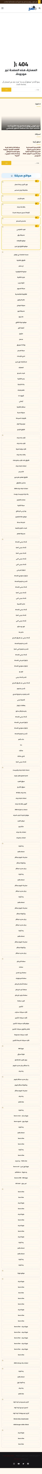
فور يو (21, 671)
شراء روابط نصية (21, 449)
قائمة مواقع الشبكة (8, 1455)
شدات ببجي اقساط (21, 542)
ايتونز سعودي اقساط (21, 575)
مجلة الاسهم (21, 288)
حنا (21, 745)
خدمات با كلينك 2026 (21, 809)
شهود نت (21, 395)
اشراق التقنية (21, 260)
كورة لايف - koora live (21, 1326)
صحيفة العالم (21, 533)
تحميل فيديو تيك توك (21, 1407)
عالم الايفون (21, 300)
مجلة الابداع (21, 350)
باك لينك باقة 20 (21, 792)
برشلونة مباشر (21, 863)
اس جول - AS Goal (21, 1183)
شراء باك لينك (21, 438)
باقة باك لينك (21, 207)
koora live (21, 1138)
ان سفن (21, 266)
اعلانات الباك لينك (21, 466)
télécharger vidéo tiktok (21, 1424)
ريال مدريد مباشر (21, 868)
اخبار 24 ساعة (21, 522)
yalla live (21, 1102)
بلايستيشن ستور (21, 711)
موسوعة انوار (21, 424)
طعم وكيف (21, 390)
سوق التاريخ (21, 787)
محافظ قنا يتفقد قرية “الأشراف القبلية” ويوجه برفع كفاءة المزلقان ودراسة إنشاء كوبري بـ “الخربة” (11, 151)
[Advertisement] (21, 35)
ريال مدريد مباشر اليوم (21, 1079)
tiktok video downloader (21, 1419)
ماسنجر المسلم (21, 221)
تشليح (21, 1006)
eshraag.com (17, 1459)
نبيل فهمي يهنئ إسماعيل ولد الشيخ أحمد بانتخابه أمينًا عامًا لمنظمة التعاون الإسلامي (23, 126)
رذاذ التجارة (21, 384)
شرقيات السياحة (21, 418)
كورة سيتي (21, 1054)
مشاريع (21, 826)
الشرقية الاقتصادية (21, 294)
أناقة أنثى (21, 328)
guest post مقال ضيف (21, 776)
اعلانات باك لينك (21, 832)
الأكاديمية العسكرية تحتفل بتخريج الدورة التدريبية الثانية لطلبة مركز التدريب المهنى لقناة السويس (32, 151)
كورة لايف (21, 1203)
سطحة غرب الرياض (21, 989)
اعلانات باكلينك (21, 838)
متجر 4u (21, 632)
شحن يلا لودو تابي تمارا (21, 649)
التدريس (21, 471)
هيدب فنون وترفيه (21, 528)
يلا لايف (21, 1071)
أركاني (21, 401)
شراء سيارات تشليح (21, 1018)
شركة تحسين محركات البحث (21, 212)
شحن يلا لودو (21, 688)
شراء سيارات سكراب (21, 1012)
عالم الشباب (21, 198)
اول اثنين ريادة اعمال (21, 184)
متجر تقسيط (21, 604)
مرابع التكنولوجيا (21, 271)
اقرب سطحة (21, 1001)
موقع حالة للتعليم (21, 517)
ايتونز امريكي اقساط (21, 660)
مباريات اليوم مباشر (21, 857)
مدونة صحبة (21, 412)
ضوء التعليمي (21, 229)
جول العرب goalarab (21, 1060)
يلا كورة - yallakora (21, 1172)
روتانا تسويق (21, 345)
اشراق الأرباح (21, 429)
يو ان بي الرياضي (21, 511)
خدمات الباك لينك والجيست (21, 770)
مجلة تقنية (21, 505)
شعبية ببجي (21, 700)
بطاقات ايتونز (21, 705)
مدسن (21, 339)
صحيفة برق (21, 235)
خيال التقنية (21, 277)
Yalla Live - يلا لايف (21, 1161)
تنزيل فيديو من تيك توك (21, 1402)
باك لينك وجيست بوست (21, 494)
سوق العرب (21, 781)
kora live (21, 1197)
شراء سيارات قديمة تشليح (21, 1040)
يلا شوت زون (21, 1382)
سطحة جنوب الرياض (21, 995)
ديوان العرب (21, 821)
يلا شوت (21, 846)
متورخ (21, 333)
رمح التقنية (21, 379)
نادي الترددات (21, 356)
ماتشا (21, 750)
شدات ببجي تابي (21, 559)
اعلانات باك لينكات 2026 (21, 1363)
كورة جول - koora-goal (21, 1121)
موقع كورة (21, 1273)
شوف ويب (21, 283)
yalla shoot (21, 851)
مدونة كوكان (21, 305)
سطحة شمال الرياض (21, 984)
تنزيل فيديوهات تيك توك (21, 1413)
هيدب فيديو (21, 373)
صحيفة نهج (21, 311)
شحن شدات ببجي (21, 677)
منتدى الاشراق (21, 483)
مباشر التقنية (21, 407)
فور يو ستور (21, 626)
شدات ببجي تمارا (21, 547)
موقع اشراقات (21, 240)
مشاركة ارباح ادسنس (21, 190)
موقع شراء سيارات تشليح (21, 1023)
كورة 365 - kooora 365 (21, 1178)
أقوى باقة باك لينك (21, 804)
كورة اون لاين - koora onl (21, 1166)
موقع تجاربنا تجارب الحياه (21, 815)
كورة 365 (21, 1048)
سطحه (21, 967)
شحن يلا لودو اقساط (21, 581)
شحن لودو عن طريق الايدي (21, 694)
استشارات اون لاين (21, 362)
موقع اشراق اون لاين (21, 246)
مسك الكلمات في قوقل (21, 254)
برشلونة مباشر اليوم (21, 1085)
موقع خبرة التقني (21, 322)
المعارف (21, 367)
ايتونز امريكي (21, 570)
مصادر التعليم (21, 500)
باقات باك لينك (21, 454)
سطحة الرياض (21, 961)
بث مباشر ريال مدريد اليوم (21, 1065)
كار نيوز (21, 317)
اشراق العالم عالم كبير (21, 477)
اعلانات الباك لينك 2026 (21, 488)
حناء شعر (21, 739)
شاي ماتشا (21, 756)
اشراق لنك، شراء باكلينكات (21, 460)
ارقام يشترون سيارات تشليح (21, 1029)
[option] (21, 119)
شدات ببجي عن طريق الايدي (21, 638)
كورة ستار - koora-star (21, 1116)
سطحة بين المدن (21, 972)
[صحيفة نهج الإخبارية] (32, 8)
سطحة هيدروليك (21, 978)
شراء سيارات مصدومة (21, 1035)
